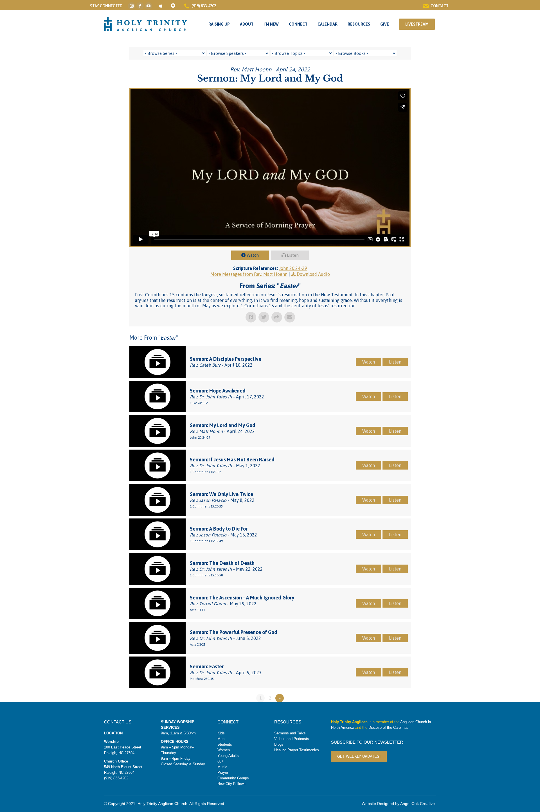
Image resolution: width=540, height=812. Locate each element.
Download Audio (313, 274)
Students (224, 744)
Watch (253, 255)
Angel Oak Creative (417, 803)
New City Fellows (231, 784)
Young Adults (228, 756)
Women (223, 750)
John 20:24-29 (293, 268)
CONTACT (440, 6)
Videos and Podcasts (291, 739)
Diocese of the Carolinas (388, 727)
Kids (221, 733)
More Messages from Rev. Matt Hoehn (248, 274)
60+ (220, 761)
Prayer (222, 772)
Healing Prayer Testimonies (296, 750)
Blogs (279, 744)
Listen (293, 255)
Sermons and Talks (290, 733)
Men (220, 739)
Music (222, 767)
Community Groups (233, 778)
